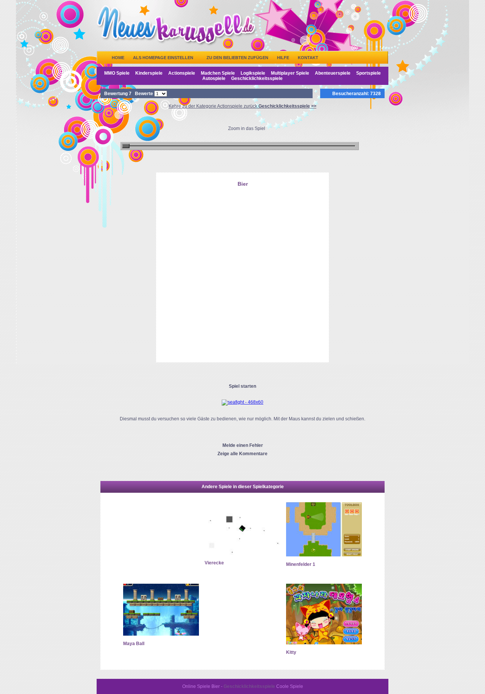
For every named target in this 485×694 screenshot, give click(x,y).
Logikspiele (253, 73)
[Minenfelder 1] (324, 555)
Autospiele (213, 78)
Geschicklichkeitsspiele (257, 78)
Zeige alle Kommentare (242, 453)
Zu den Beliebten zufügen (237, 57)
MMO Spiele (117, 73)
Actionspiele (181, 73)
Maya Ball (133, 643)
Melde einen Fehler (242, 445)
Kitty (291, 652)
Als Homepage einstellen (163, 57)
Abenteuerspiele (332, 73)
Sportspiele (368, 73)
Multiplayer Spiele (290, 73)
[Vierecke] (242, 553)
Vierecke (214, 563)
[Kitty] (324, 642)
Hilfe (283, 57)
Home (118, 57)
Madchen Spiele (218, 73)
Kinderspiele (149, 73)
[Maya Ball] (161, 634)
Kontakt (308, 57)
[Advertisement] (242, 228)
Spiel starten (242, 386)
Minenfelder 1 (300, 564)
